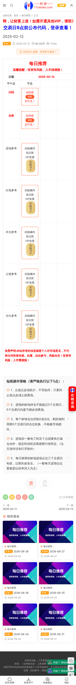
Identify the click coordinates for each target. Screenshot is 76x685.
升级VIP (30, 165)
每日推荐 (40, 43)
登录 (30, 96)
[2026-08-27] (56, 532)
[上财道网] (38, 5)
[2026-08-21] (56, 615)
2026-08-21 (53, 634)
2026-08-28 (17, 551)
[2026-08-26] (20, 573)
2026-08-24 (17, 634)
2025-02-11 (10, 508)
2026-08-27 (53, 551)
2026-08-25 (53, 592)
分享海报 (67, 497)
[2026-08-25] (56, 573)
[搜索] (11, 5)
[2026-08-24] (20, 615)
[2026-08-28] (20, 532)
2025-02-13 (66, 508)
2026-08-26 (17, 592)
